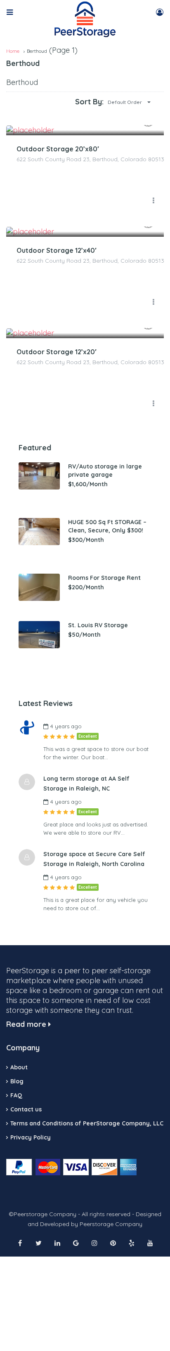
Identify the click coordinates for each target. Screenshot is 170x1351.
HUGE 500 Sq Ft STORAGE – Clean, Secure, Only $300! (107, 526)
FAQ (16, 1095)
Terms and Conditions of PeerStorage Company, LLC (86, 1123)
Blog (17, 1081)
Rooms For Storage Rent (104, 577)
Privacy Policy (30, 1137)
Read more (27, 1024)
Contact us (26, 1109)
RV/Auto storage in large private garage (105, 470)
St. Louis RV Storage (98, 625)
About (19, 1067)
